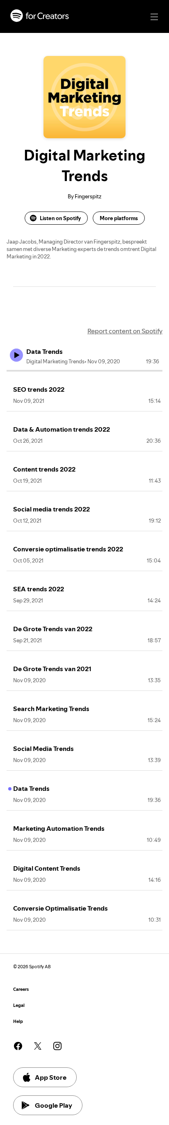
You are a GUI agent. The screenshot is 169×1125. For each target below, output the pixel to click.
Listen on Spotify (60, 218)
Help (18, 1021)
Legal (19, 1005)
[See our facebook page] (18, 1046)
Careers (21, 989)
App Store (50, 1077)
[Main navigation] (154, 17)
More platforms (119, 218)
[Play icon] (16, 355)
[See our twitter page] (38, 1046)
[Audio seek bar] (84, 371)
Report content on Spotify (124, 330)
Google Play (53, 1105)
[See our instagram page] (57, 1046)
